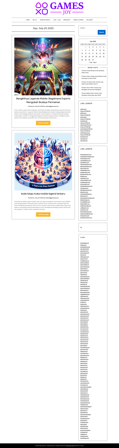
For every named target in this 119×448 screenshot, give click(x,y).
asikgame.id (83, 379)
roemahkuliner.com (85, 160)
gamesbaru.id (84, 412)
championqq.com (85, 133)
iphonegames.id (84, 253)
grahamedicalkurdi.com (86, 213)
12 (100, 50)
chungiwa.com (84, 188)
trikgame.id (83, 245)
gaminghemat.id (84, 314)
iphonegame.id (84, 290)
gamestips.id (83, 268)
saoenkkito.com (84, 162)
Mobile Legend (78, 20)
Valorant (89, 20)
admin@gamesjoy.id (52, 106)
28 (82, 59)
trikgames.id (83, 274)
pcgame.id (83, 302)
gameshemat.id (84, 355)
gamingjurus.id (84, 318)
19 (100, 53)
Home (28, 20)
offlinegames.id (84, 257)
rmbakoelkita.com (85, 170)
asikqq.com (83, 109)
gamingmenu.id (84, 320)
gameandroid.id (84, 249)
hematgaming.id (84, 347)
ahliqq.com (83, 113)
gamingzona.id (84, 328)
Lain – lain (57, 20)
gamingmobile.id (84, 278)
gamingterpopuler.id (85, 406)
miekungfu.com (84, 178)
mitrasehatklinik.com (86, 194)
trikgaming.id (83, 282)
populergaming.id (85, 402)
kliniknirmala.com (85, 200)
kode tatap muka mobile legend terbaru (43, 193)
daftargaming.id (84, 398)
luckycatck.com (84, 168)
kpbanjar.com (84, 196)
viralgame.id (83, 434)
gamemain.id (83, 363)
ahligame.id (83, 377)
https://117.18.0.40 (85, 135)
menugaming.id (84, 331)
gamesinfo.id (84, 259)
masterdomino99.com (86, 129)
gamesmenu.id (84, 337)
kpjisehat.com (84, 192)
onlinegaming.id (84, 300)
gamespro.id (83, 410)
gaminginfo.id (84, 312)
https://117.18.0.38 (85, 127)
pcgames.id (83, 304)
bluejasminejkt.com (85, 174)
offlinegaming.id (84, 298)
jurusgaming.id (84, 330)
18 (96, 53)
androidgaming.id (85, 247)
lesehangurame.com (85, 154)
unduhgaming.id (84, 395)
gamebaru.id (83, 420)
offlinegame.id (84, 296)
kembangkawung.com (86, 186)
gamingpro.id (84, 393)
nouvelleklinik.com (85, 202)
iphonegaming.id (84, 292)
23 (89, 56)
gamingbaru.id (84, 389)
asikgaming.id (84, 335)
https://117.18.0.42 (85, 119)
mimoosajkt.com (85, 184)
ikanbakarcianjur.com (86, 190)
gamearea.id (83, 375)
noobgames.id (84, 422)
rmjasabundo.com (85, 182)
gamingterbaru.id (85, 288)
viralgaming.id (84, 404)
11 (96, 50)
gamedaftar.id (84, 426)
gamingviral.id (84, 391)
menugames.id (84, 353)
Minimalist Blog (70, 445)
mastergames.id (84, 383)
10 (93, 50)
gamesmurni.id (84, 339)
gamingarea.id (84, 326)
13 (103, 50)
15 (85, 53)
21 (82, 56)
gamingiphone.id (84, 276)
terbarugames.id (84, 308)
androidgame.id (84, 243)
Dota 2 (35, 20)
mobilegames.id (84, 261)
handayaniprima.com (86, 164)
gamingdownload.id (85, 387)
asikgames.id (83, 361)
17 (93, 53)
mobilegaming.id (84, 294)
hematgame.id (84, 381)
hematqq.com (84, 136)
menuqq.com (84, 140)
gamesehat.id (84, 428)
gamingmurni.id (84, 316)
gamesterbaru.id (84, 266)
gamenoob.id (84, 416)
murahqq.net (83, 121)
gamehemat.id (84, 359)
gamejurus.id (83, 365)
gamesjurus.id (84, 341)
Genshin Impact (45, 20)
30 (89, 59)
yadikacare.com (84, 208)
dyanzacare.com (84, 215)
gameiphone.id (84, 251)
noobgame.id (84, 432)
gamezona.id (83, 369)
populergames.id (84, 418)
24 (93, 56)
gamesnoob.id (84, 408)
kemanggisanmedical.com (87, 198)
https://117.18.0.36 (85, 111)
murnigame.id (84, 371)
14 (82, 53)
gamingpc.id (83, 284)
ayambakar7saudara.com (87, 156)
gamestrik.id (83, 272)
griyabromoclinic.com (86, 217)
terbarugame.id (84, 306)
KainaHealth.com (85, 204)
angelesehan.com (85, 172)
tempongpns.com (85, 158)
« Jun (90, 62)
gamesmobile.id (84, 262)
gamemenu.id (84, 367)
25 (96, 56)
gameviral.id (83, 424)
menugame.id (84, 385)
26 (100, 56)
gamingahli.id (84, 324)
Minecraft (67, 20)
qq (81, 227)
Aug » (95, 62)
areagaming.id (84, 333)
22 (85, 56)
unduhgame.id (84, 436)
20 (103, 53)
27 (103, 56)
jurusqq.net (83, 117)
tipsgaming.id (84, 280)
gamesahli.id (83, 345)
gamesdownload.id (85, 414)
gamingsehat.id (84, 396)
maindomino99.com (85, 125)
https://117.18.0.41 (85, 123)
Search (82, 28)
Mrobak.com (83, 176)
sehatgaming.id (84, 400)
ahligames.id (83, 357)
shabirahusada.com (85, 206)
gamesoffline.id (84, 264)
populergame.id (84, 438)
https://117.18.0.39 (85, 115)
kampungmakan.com (86, 166)
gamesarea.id (84, 373)
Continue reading (43, 123)
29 (85, 59)
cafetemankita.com (85, 180)
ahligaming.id (84, 351)
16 (89, 53)
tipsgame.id (83, 310)
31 (93, 59)
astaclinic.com (84, 210)
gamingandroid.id (85, 286)
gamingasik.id (84, 322)
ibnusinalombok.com (86, 211)
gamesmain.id (84, 343)
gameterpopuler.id (85, 430)
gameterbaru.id (84, 270)
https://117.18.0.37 (85, 131)
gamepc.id (83, 255)
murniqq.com (84, 138)
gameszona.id (84, 349)
